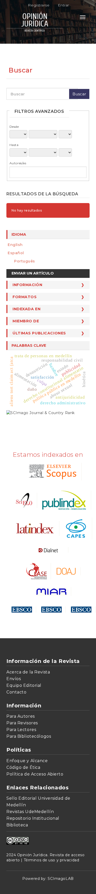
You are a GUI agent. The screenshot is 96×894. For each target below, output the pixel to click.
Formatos (25, 297)
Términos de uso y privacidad (51, 860)
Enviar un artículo (33, 273)
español (16, 253)
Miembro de (26, 321)
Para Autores (20, 716)
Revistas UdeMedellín (30, 811)
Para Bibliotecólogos (28, 736)
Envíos (13, 678)
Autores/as (17, 163)
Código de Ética (23, 767)
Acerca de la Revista (28, 672)
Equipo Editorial (23, 685)
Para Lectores (21, 729)
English (15, 244)
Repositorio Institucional (32, 818)
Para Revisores (22, 722)
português (24, 261)
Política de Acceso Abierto (34, 774)
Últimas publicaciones (39, 333)
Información (27, 284)
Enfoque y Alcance (27, 760)
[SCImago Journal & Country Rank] (40, 412)
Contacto (16, 692)
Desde (14, 127)
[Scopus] (52, 471)
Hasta (14, 145)
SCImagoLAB (61, 878)
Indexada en (26, 309)
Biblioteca (17, 825)
